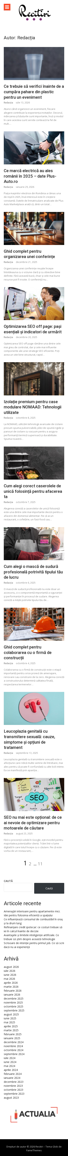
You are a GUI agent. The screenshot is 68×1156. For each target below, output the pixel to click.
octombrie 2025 (13, 1006)
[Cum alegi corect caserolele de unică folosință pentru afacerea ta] (34, 463)
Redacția (8, 102)
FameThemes (34, 1150)
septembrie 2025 (14, 1010)
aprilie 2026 (11, 982)
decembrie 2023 (13, 1082)
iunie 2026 (10, 975)
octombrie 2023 (13, 1089)
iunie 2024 (10, 1062)
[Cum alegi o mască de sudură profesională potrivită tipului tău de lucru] (34, 543)
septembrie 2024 (14, 1054)
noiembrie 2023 (13, 1085)
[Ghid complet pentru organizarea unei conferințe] (34, 228)
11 (40, 863)
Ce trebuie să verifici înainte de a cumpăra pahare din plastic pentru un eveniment (34, 91)
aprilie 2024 (11, 1070)
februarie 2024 (13, 1074)
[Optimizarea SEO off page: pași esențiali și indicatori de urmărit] (34, 303)
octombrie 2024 (13, 1050)
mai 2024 (9, 1066)
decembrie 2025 (13, 998)
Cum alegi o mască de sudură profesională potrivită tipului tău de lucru (33, 572)
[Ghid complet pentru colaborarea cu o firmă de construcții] (34, 624)
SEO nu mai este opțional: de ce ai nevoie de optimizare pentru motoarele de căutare (33, 822)
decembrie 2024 (13, 1042)
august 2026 (11, 967)
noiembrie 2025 (13, 1002)
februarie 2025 (13, 1034)
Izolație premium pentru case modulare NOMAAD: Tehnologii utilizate (32, 407)
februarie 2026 (13, 990)
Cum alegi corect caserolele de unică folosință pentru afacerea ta (33, 491)
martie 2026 (11, 986)
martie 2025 (11, 1030)
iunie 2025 (10, 1018)
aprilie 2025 (11, 1026)
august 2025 (11, 1014)
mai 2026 (9, 978)
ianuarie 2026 (12, 994)
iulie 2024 (9, 1058)
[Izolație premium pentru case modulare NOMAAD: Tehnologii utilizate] (34, 378)
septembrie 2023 (14, 1093)
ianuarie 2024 (12, 1078)
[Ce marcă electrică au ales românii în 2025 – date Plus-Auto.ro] (34, 147)
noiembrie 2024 (13, 1046)
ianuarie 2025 (12, 1038)
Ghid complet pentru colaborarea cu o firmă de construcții (28, 652)
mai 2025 (9, 1022)
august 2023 (11, 1097)
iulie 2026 (9, 971)
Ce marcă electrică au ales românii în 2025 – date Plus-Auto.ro (30, 176)
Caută (8, 881)
